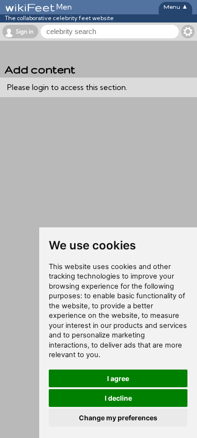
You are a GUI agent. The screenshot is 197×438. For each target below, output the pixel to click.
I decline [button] (118, 398)
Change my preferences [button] (118, 418)
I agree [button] (118, 378)
